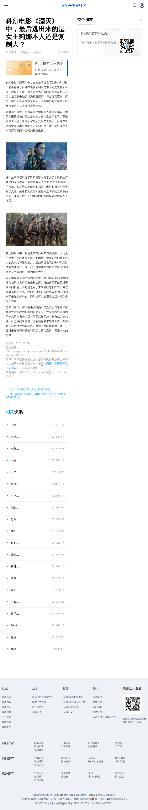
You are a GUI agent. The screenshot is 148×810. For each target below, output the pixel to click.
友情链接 (97, 711)
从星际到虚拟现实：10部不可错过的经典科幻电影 (15, 484)
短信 (90, 772)
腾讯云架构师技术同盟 (74, 701)
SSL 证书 (120, 761)
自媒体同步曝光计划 (42, 696)
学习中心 (6, 716)
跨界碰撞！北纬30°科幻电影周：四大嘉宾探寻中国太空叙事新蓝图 (15, 578)
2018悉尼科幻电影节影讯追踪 (15, 625)
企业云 (91, 757)
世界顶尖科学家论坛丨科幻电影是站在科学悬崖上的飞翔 (15, 649)
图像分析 (66, 761)
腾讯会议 (66, 757)
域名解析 (93, 746)
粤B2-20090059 (82, 799)
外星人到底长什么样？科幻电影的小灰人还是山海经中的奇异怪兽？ (15, 613)
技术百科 (6, 721)
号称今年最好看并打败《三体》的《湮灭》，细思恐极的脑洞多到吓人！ (15, 519)
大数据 (64, 776)
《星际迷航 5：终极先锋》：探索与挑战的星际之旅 (15, 472)
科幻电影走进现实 (15, 543)
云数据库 (66, 746)
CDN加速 (120, 757)
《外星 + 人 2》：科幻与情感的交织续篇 (15, 495)
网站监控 (119, 776)
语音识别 (39, 764)
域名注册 (39, 742)
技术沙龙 (6, 706)
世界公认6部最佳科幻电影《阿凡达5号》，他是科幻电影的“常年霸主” (15, 437)
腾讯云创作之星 (70, 706)
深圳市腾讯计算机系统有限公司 (36, 799)
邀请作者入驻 (39, 701)
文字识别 (119, 772)
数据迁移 (39, 779)
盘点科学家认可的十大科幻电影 (15, 637)
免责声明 (97, 701)
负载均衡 (66, 772)
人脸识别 (39, 757)
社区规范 (97, 696)
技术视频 (6, 711)
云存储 (118, 746)
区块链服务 (94, 742)
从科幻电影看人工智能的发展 (15, 566)
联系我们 (97, 706)
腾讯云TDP (68, 711)
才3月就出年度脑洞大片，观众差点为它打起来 (15, 531)
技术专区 (6, 726)
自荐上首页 (38, 706)
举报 (65, 51)
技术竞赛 (36, 711)
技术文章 (6, 696)
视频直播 (39, 749)
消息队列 (119, 742)
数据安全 (39, 772)
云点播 (37, 776)
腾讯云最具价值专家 (72, 696)
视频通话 (39, 761)
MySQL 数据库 (95, 761)
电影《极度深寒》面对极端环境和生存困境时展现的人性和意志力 (15, 448)
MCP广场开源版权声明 (104, 716)
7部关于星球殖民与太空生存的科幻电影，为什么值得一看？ (15, 507)
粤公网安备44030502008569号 (111, 799)
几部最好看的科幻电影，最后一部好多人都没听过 (15, 554)
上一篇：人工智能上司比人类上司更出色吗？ (29, 389)
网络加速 (39, 746)
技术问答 (6, 701)
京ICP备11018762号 (102, 803)
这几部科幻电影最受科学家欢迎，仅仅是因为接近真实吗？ (15, 590)
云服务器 (66, 742)
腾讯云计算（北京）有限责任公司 (52, 803)
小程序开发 (94, 776)
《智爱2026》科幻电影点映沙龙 (15, 602)
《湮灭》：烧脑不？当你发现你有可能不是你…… (15, 460)
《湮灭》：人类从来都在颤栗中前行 (15, 425)
